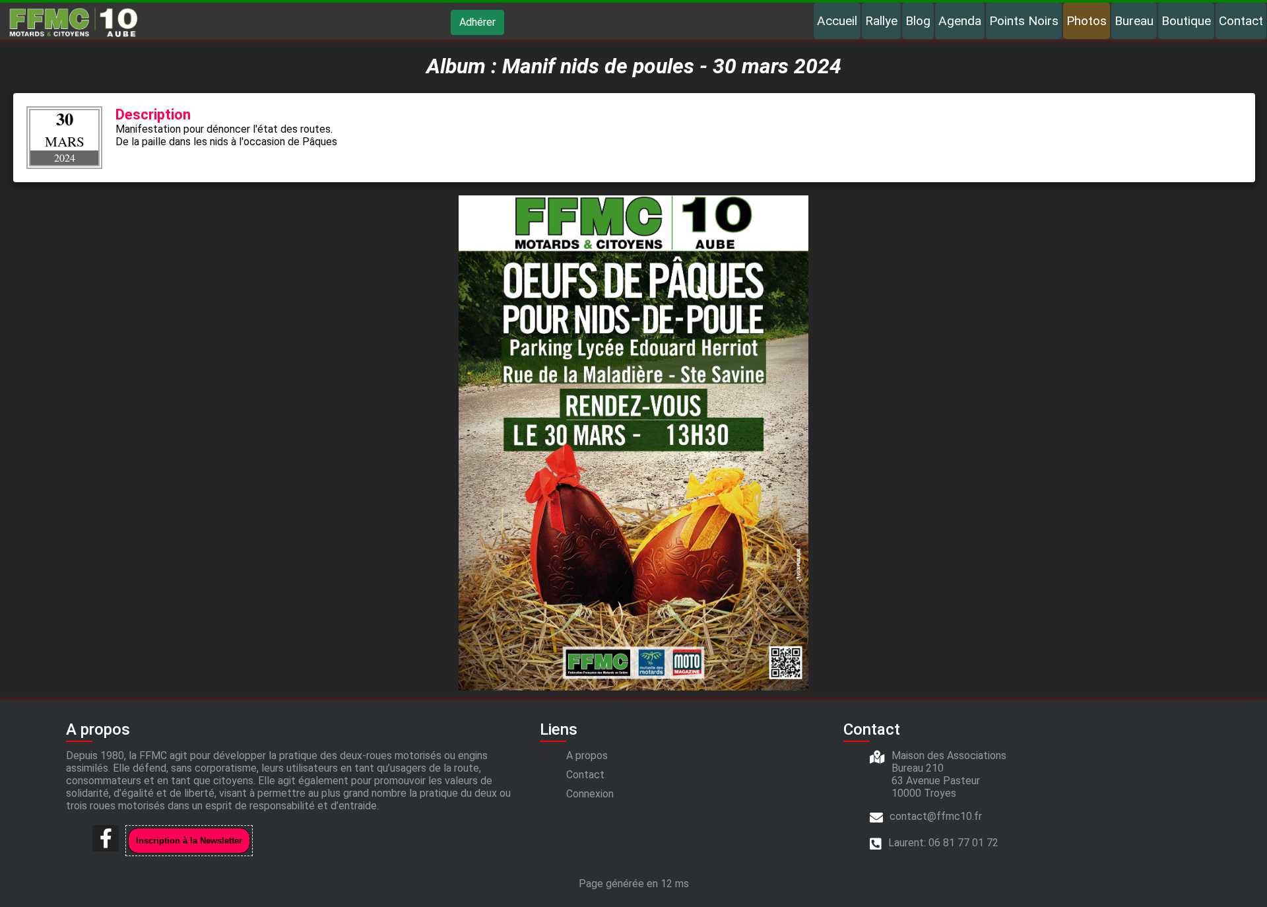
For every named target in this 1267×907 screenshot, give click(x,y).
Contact (1241, 20)
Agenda (959, 20)
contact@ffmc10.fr (936, 816)
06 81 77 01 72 (963, 842)
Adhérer (477, 22)
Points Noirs (1023, 20)
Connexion (590, 794)
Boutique (1186, 20)
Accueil (837, 20)
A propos (587, 755)
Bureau (1134, 20)
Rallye (881, 20)
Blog (917, 20)
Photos (1086, 20)
